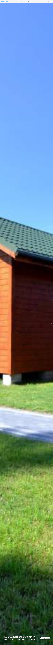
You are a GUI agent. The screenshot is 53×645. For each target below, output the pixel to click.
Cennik (42, 1)
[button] (51, 324)
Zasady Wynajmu (49, 1)
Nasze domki (25, 1)
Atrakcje (44, 1)
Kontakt (39, 1)
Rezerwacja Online (34, 1)
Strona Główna (21, 1)
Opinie (29, 1)
